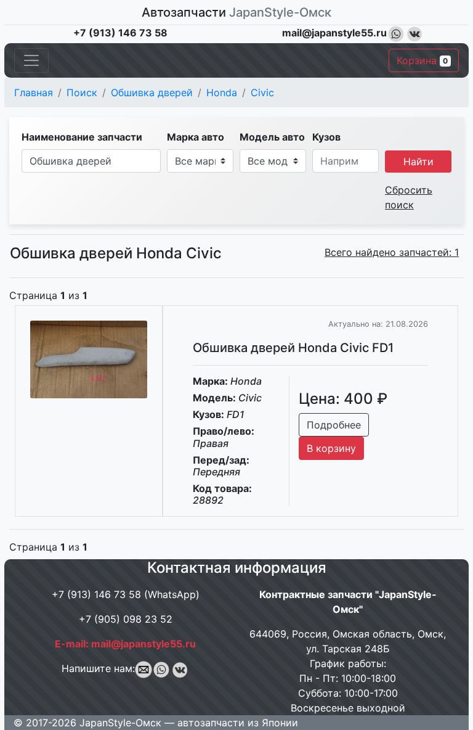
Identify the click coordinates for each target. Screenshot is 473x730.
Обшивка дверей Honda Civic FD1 (293, 347)
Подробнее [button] (334, 425)
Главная (33, 92)
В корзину (331, 448)
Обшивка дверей (152, 92)
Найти (418, 161)
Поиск (82, 92)
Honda (221, 92)
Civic (262, 92)
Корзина (422, 60)
